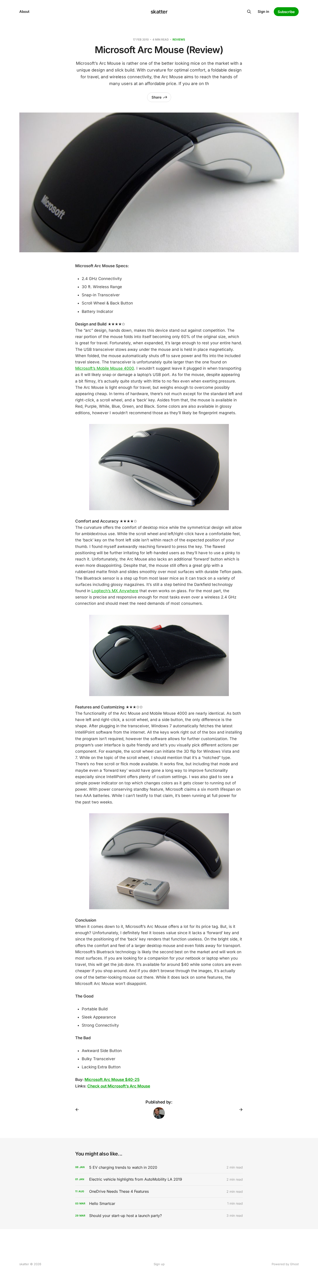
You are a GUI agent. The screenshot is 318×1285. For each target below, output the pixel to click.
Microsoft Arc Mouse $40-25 (112, 1079)
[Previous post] (78, 1109)
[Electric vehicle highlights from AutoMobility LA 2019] (159, 1179)
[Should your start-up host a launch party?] (159, 1216)
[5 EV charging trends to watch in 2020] (159, 1167)
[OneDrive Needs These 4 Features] (159, 1191)
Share (157, 97)
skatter (159, 11)
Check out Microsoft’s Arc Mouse (118, 1086)
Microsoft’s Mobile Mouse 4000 (104, 368)
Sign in (263, 11)
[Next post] (239, 1109)
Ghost (294, 1264)
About (24, 11)
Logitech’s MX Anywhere (114, 590)
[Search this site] (249, 11)
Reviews (179, 39)
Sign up (159, 1264)
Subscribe (286, 12)
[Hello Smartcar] (159, 1204)
